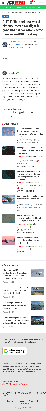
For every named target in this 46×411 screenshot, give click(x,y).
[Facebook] (15, 393)
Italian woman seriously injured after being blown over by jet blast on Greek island (15, 290)
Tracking (40, 156)
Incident (25, 140)
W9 (23, 252)
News (6, 16)
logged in (21, 112)
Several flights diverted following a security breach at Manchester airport (14, 305)
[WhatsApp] (37, 393)
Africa (20, 140)
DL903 (23, 232)
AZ (39, 143)
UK (39, 246)
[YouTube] (23, 393)
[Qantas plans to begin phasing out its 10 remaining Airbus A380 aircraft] (8, 199)
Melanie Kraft (32, 44)
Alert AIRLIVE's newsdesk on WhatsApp (15, 384)
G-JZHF (24, 166)
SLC (34, 232)
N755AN (31, 191)
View (4, 58)
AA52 (22, 191)
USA (34, 224)
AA (19, 191)
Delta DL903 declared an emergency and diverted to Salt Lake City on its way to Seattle (29, 218)
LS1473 (33, 166)
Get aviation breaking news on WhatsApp (23, 7)
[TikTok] (33, 393)
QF (19, 210)
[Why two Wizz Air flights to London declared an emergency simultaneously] (8, 240)
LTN (19, 252)
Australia (21, 205)
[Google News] (26, 393)
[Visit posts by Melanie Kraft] (5, 44)
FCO (27, 191)
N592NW (29, 232)
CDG (19, 166)
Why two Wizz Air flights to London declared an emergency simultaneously (29, 240)
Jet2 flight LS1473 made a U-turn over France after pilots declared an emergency (30, 150)
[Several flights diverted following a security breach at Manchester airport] (37, 305)
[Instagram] (30, 393)
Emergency (22, 156)
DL (19, 232)
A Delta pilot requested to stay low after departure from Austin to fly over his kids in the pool (15, 320)
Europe (28, 156)
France (34, 156)
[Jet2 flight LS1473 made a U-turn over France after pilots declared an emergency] (8, 150)
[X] (19, 393)
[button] (4, 3)
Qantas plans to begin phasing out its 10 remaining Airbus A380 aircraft (30, 198)
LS (29, 166)
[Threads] (40, 393)
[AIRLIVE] (16, 3)
